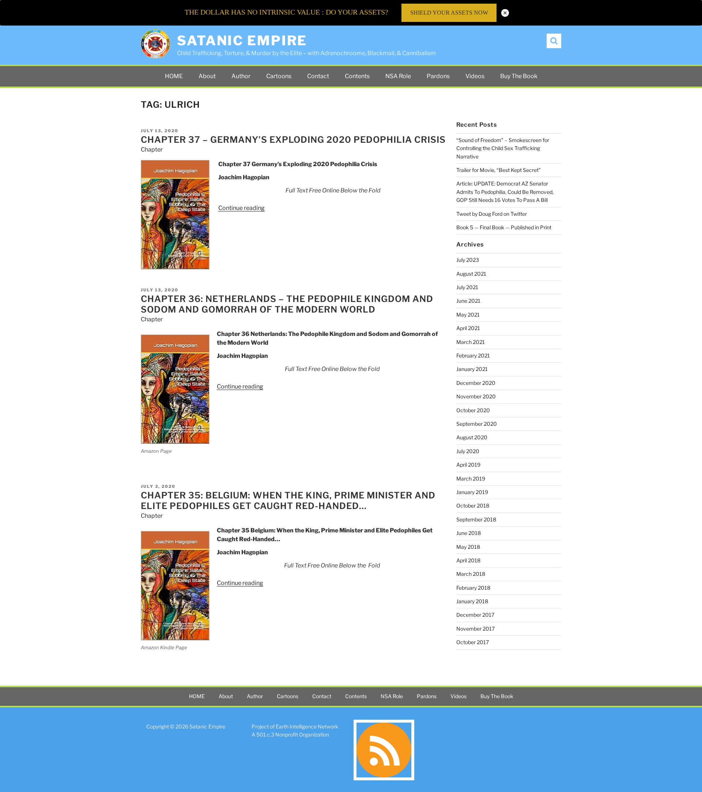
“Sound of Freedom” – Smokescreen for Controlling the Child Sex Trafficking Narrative (502, 148)
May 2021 (468, 314)
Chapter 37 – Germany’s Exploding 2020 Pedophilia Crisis (293, 139)
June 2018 (468, 533)
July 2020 (467, 451)
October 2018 (472, 505)
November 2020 (476, 396)
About (207, 76)
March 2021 (470, 342)
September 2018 (476, 519)
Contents (357, 76)
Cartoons (278, 76)
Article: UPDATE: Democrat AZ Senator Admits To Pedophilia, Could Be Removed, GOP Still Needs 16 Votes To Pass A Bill (505, 191)
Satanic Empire (242, 40)
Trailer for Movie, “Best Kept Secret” (498, 170)
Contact (318, 76)
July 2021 (467, 287)
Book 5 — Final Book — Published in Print (503, 227)
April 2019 (468, 465)
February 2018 (473, 588)
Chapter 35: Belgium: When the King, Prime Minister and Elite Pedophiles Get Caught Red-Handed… (288, 500)
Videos (474, 76)
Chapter (152, 149)
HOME (174, 76)
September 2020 (476, 424)
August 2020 (471, 437)
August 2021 (471, 274)
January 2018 (472, 601)
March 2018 (470, 574)
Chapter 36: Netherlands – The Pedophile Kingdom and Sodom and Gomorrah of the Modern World (287, 304)
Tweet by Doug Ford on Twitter (491, 214)
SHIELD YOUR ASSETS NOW (449, 12)
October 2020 (473, 410)
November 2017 (475, 628)
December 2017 (475, 615)
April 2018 (468, 560)
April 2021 (468, 328)
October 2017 (472, 642)
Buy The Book (518, 76)
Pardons (438, 76)
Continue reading (241, 207)
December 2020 (475, 383)
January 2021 (472, 369)
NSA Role (398, 76)
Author (240, 76)
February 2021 (473, 355)
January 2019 (472, 492)
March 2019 (470, 478)
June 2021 (468, 301)
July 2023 (467, 260)
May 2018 (468, 547)
